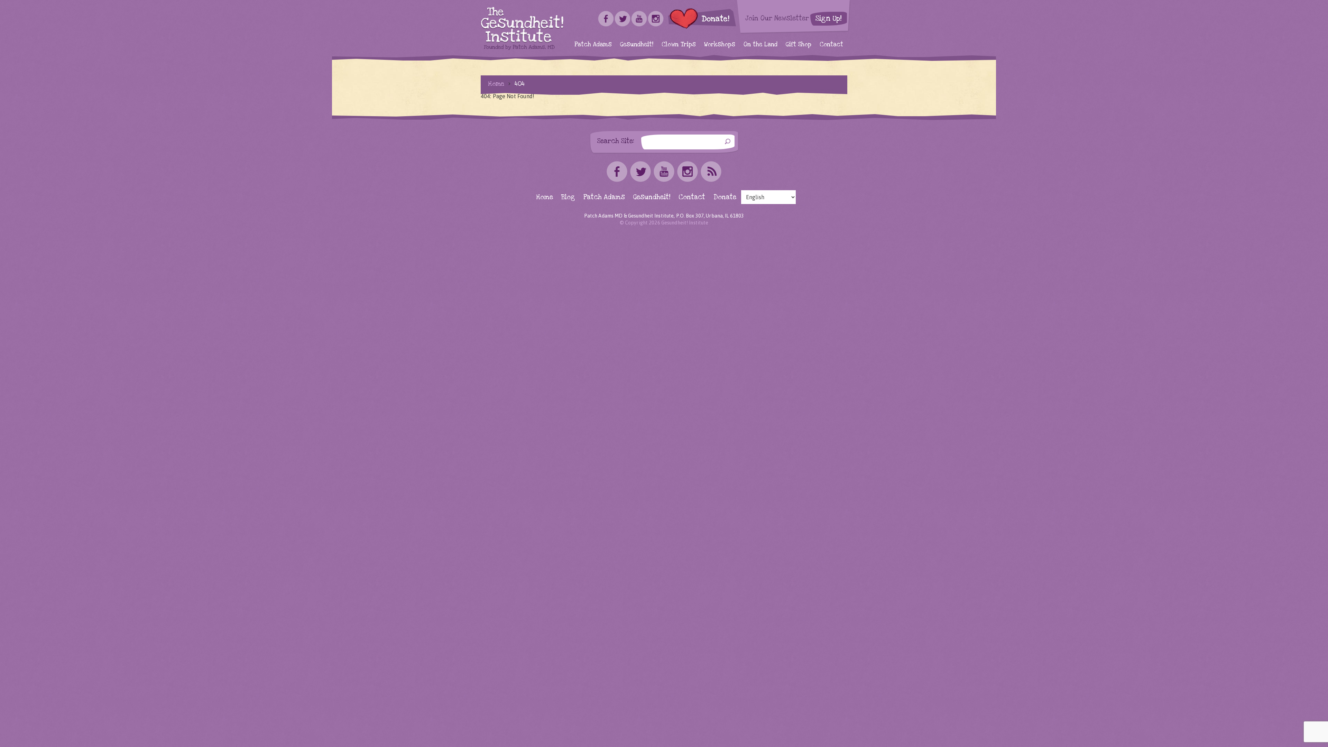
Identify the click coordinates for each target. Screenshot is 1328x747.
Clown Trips (679, 44)
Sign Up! (828, 18)
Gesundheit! (636, 44)
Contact (831, 44)
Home (496, 84)
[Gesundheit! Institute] (522, 28)
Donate (724, 197)
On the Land (760, 44)
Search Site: (615, 141)
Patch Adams (593, 44)
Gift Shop (798, 44)
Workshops (719, 44)
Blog (568, 197)
